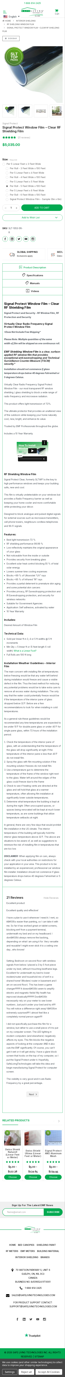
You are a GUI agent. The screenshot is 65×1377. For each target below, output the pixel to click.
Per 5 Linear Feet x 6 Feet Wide (27, 190)
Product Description (35, 267)
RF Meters (12, 1251)
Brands (45, 1257)
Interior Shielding (26, 21)
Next (60, 112)
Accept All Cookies (49, 1372)
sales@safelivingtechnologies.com (33, 1295)
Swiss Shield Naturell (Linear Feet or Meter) (12, 1153)
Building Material (48, 1251)
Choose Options (13, 1179)
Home (8, 21)
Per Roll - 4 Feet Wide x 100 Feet (27, 177)
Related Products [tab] (16, 1120)
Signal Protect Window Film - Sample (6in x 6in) (36, 199)
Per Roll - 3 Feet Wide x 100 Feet (27, 168)
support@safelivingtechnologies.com (33, 1306)
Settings (10, 1372)
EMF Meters (28, 1251)
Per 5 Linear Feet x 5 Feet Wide (27, 181)
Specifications (35, 275)
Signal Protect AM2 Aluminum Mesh (53, 1153)
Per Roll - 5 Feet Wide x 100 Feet (27, 186)
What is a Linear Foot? (25, 650)
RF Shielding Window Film (20, 24)
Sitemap (39, 1356)
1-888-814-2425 (32, 3)
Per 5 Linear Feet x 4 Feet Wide (27, 172)
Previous (5, 112)
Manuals (35, 283)
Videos (35, 291)
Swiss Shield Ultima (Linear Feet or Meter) (33, 1153)
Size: (9, 159)
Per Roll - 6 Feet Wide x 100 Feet (27, 194)
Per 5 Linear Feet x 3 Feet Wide (23, 163)
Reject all (26, 1372)
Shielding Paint (46, 1245)
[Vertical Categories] (4, 12)
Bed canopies (26, 1245)
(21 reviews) (24, 137)
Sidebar (12, 38)
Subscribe (53, 1212)
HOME (12, 1245)
